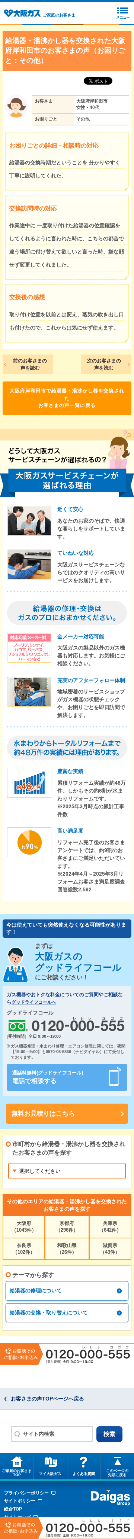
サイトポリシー (19, 1500)
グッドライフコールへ (34, 1002)
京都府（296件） (67, 1226)
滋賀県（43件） (110, 1249)
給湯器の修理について (36, 1290)
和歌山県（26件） (67, 1249)
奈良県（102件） (24, 1249)
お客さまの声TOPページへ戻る (47, 1399)
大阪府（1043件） (24, 1226)
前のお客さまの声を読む (30, 364)
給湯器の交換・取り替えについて (49, 1313)
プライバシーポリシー (26, 1493)
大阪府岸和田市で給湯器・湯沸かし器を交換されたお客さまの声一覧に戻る (67, 398)
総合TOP (13, 1509)
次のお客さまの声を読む (104, 364)
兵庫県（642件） (110, 1226)
